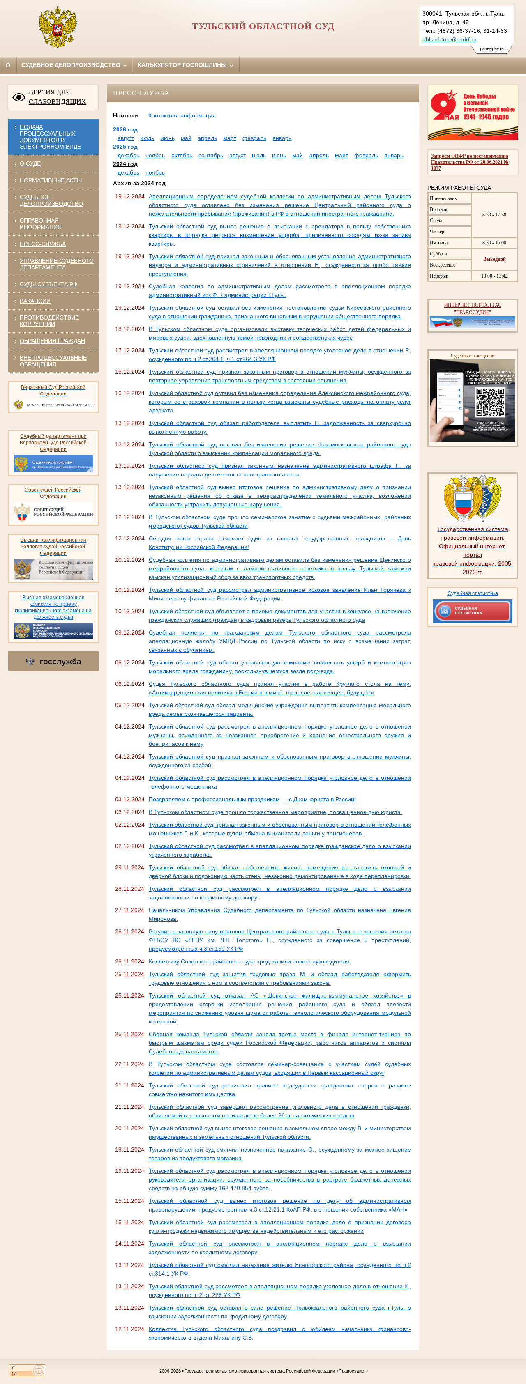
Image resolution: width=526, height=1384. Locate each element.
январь (281, 138)
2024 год (125, 164)
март (229, 138)
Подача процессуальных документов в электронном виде (50, 137)
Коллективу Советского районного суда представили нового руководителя (249, 961)
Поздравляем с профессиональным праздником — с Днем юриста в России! (252, 799)
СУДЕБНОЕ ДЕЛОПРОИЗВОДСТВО (51, 200)
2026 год (125, 129)
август (126, 138)
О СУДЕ (30, 163)
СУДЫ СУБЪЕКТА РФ (49, 284)
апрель (207, 138)
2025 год (125, 146)
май (186, 138)
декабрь (128, 155)
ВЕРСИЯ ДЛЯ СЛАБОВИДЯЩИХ (57, 97)
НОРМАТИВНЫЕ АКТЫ (51, 180)
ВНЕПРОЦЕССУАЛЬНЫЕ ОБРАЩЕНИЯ (53, 361)
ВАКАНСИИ (35, 301)
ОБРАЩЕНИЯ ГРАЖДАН (52, 341)
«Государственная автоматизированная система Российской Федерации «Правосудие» (274, 1370)
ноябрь (155, 155)
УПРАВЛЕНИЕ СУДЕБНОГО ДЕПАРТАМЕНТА (57, 264)
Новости (125, 115)
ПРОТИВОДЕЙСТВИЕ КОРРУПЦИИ (49, 320)
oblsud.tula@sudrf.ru (449, 39)
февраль (254, 138)
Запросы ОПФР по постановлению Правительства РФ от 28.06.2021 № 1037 (470, 162)
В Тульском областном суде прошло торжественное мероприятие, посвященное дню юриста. (275, 812)
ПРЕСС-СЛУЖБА (43, 244)
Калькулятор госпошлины (183, 65)
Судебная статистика (473, 593)
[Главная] (8, 65)
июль (147, 138)
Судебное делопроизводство (71, 65)
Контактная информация (182, 115)
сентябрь (210, 155)
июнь (168, 138)
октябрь (181, 155)
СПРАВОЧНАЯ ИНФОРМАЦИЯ (41, 223)
